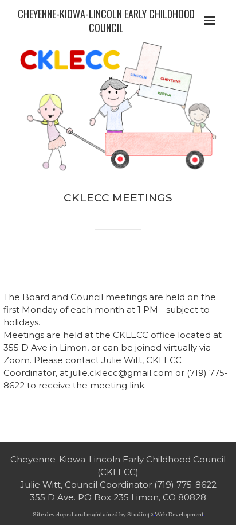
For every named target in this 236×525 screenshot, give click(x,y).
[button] (210, 21)
